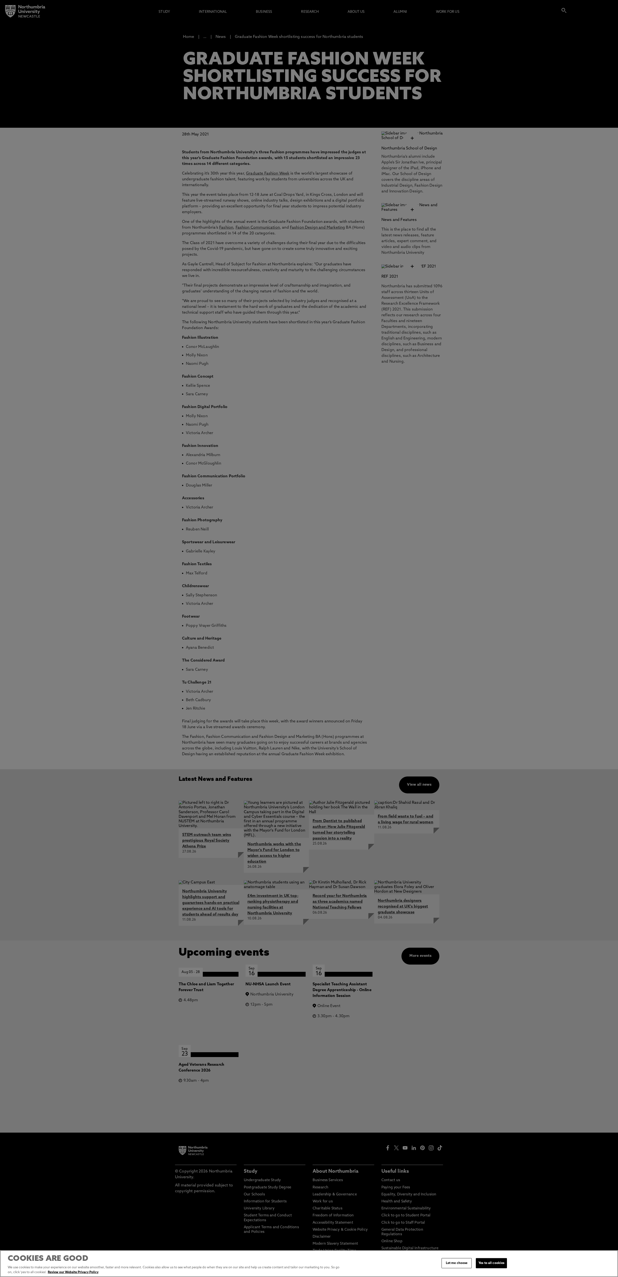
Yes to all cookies (491, 1263)
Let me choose (457, 1263)
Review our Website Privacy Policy (73, 1272)
